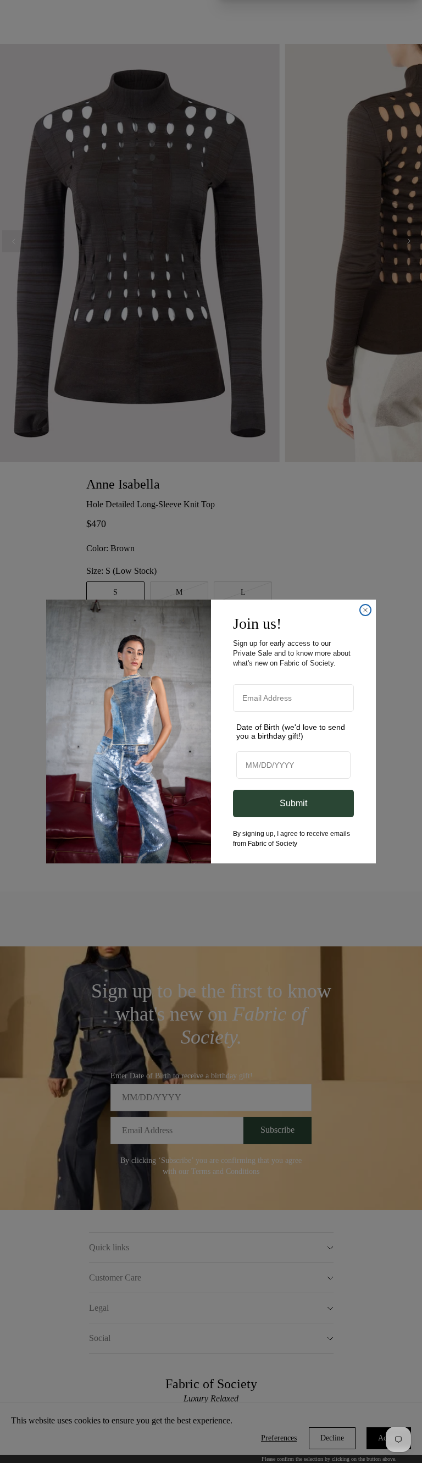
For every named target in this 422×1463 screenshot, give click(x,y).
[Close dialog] (365, 610)
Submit (293, 803)
